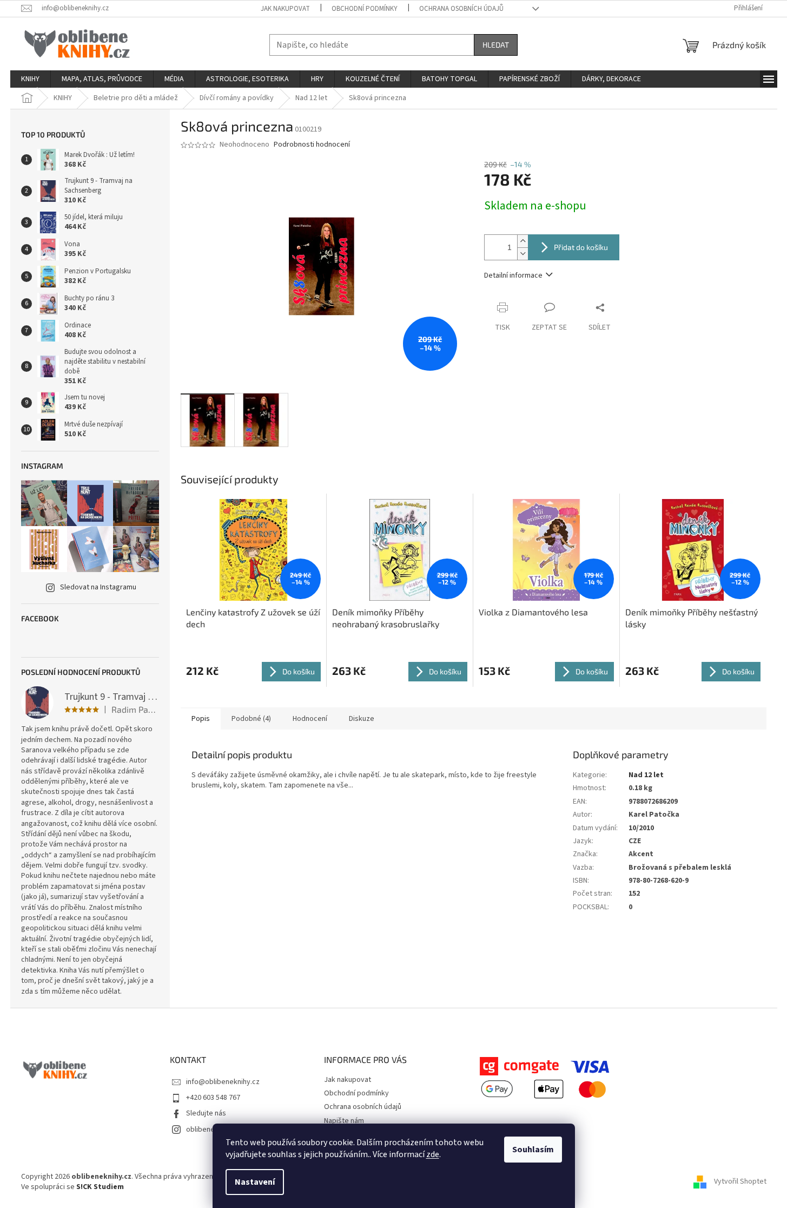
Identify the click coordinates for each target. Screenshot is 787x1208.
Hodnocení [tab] (310, 718)
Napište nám (344, 1120)
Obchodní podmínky (365, 9)
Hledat (495, 44)
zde (432, 1154)
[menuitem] (30, 79)
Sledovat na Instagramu (98, 587)
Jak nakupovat (285, 9)
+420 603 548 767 (213, 1097)
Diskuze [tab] (361, 718)
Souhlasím (533, 1150)
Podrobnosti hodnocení (312, 145)
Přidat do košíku (581, 247)
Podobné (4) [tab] (251, 718)
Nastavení (255, 1182)
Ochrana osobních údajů (461, 9)
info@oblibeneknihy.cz (223, 1081)
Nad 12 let (646, 775)
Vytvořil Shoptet (740, 1182)
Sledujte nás (206, 1113)
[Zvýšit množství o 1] (522, 241)
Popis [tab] (200, 718)
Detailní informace (513, 275)
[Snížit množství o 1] (522, 253)
